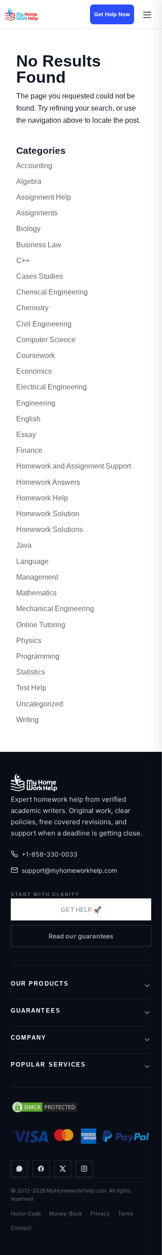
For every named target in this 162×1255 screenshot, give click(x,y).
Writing (27, 720)
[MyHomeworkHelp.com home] (34, 782)
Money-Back (65, 1213)
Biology (28, 228)
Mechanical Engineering (55, 608)
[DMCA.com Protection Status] (44, 1107)
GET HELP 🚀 (81, 909)
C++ (23, 260)
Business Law (38, 245)
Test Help (31, 688)
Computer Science (46, 340)
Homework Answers (48, 482)
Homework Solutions (49, 529)
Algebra (28, 181)
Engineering (35, 403)
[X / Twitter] (62, 1168)
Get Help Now (112, 14)
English (28, 419)
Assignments (37, 213)
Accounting (34, 166)
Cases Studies (39, 276)
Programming (37, 656)
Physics (28, 640)
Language (32, 561)
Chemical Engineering (52, 292)
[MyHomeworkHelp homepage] (36, 14)
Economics (34, 371)
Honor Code (26, 1213)
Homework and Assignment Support (73, 466)
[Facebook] (41, 1168)
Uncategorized (39, 704)
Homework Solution (47, 514)
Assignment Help (43, 197)
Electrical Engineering (51, 387)
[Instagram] (84, 1168)
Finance (29, 450)
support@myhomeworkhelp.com (69, 870)
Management (37, 577)
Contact (21, 1227)
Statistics (30, 672)
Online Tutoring (40, 625)
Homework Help (42, 498)
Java (24, 545)
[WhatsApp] (19, 1168)
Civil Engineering (44, 324)
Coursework (35, 355)
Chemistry (32, 308)
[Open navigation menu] (147, 14)
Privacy (100, 1213)
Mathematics (36, 593)
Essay (26, 434)
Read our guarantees (81, 936)
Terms (125, 1213)
